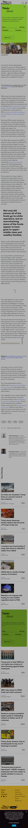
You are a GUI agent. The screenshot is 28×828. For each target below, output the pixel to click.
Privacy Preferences (14, 822)
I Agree (14, 825)
